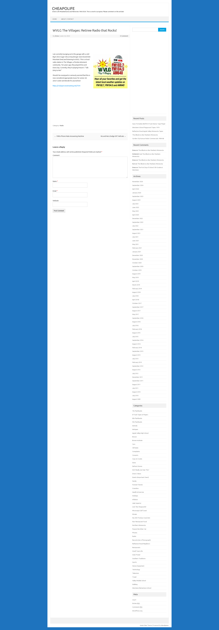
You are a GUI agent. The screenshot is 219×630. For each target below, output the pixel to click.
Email (55, 191)
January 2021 (136, 251)
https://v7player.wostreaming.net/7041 (67, 86)
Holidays (135, 496)
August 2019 (136, 274)
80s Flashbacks (137, 418)
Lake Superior (136, 503)
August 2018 (136, 292)
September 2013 (137, 351)
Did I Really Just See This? (140, 470)
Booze (134, 437)
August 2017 (136, 310)
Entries (136, 603)
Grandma (135, 488)
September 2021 (137, 229)
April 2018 (135, 299)
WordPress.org (137, 611)
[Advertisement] (91, 45)
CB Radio (135, 448)
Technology (136, 569)
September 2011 (137, 381)
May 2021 (135, 244)
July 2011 (135, 388)
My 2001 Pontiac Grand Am (141, 518)
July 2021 (135, 237)
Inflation (135, 499)
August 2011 (136, 384)
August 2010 (136, 392)
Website (56, 201)
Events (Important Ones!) (140, 477)
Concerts (135, 455)
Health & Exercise (138, 492)
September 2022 (137, 222)
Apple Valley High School (140, 433)
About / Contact (67, 19)
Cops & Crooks (137, 459)
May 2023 (135, 211)
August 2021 (136, 233)
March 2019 (136, 285)
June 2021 (135, 240)
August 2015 (136, 333)
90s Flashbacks (137, 422)
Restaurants (136, 547)
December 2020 (137, 255)
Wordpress (165, 625)
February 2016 (137, 329)
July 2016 (135, 325)
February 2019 (137, 288)
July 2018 (135, 296)
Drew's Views (136, 473)
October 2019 (136, 270)
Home (55, 19)
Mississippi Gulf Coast (139, 510)
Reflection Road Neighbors (141, 543)
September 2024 (137, 185)
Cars (133, 444)
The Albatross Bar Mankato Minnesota (145, 135)
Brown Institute (137, 440)
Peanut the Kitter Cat (139, 529)
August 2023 (136, 200)
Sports (134, 562)
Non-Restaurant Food (139, 521)
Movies (134, 514)
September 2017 (137, 307)
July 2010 (135, 395)
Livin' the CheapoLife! (139, 507)
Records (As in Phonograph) (141, 540)
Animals (134, 425)
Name (55, 181)
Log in (134, 600)
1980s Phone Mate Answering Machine (69, 136)
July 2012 (135, 373)
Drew (57, 36)
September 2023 (137, 196)
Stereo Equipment (138, 566)
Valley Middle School (139, 580)
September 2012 (137, 366)
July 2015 (135, 336)
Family (134, 481)
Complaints (136, 451)
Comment (56, 155)
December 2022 (137, 218)
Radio (62, 125)
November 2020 (137, 259)
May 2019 (135, 277)
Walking (134, 584)
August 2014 (136, 344)
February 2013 (137, 362)
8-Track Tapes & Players (140, 414)
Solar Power (136, 555)
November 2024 (137, 181)
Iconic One (143, 625)
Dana (134, 462)
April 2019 (135, 281)
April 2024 (135, 189)
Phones (134, 532)
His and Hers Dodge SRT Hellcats (113, 136)
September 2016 (137, 318)
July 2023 (135, 204)
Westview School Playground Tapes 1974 (145, 127)
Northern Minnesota (139, 525)
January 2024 (136, 192)
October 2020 (136, 263)
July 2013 (135, 358)
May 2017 (135, 314)
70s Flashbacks (137, 411)
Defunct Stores (137, 466)
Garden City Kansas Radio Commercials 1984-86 (148, 138)
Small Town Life (137, 551)
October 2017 (136, 303)
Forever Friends (137, 484)
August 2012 (136, 369)
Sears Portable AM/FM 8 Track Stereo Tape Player (148, 124)
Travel (134, 577)
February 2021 (137, 248)
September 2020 (137, 266)
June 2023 (135, 207)
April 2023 (135, 215)
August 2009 (136, 399)
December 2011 (137, 377)
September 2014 (137, 340)
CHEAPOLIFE (63, 8)
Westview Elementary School (141, 588)
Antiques (135, 429)
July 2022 (135, 226)
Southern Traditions (139, 558)
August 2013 (136, 355)
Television (135, 573)
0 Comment (124, 36)
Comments (137, 607)
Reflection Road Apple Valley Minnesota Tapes (147, 131)
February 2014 (137, 347)
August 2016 (136, 322)
